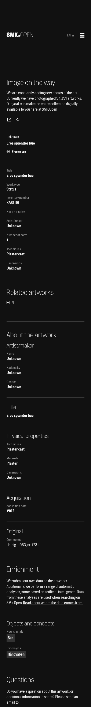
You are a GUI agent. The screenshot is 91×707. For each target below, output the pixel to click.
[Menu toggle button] (82, 35)
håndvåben (16, 654)
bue (11, 638)
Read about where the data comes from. (53, 603)
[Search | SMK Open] (20, 36)
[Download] (10, 119)
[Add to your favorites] (18, 119)
